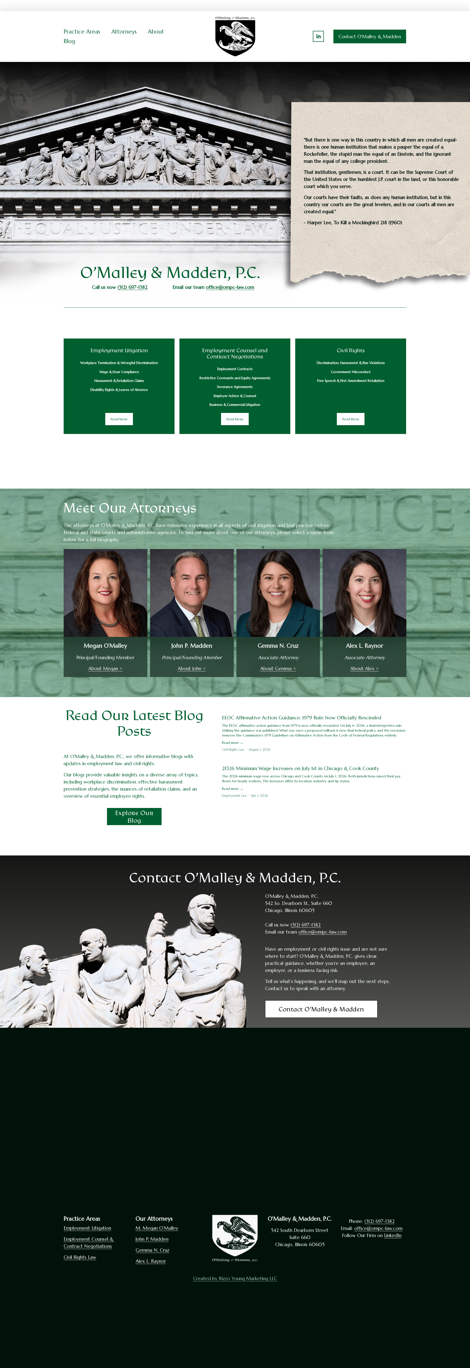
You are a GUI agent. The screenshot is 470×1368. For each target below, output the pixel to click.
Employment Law (234, 796)
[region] (235, 386)
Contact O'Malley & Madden (370, 36)
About (156, 31)
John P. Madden (152, 1239)
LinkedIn (392, 1235)
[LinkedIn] (318, 36)
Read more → (232, 742)
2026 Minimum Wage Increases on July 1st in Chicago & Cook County (300, 768)
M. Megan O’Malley (157, 1228)
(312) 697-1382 (306, 925)
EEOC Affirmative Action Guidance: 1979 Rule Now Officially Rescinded (301, 718)
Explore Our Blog (134, 816)
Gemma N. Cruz (152, 1250)
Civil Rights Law (233, 750)
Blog (69, 41)
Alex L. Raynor (151, 1261)
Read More (119, 419)
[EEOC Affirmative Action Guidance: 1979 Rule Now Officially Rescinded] (314, 709)
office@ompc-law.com (322, 932)
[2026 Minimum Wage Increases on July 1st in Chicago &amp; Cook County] (314, 760)
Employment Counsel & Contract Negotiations (88, 1242)
